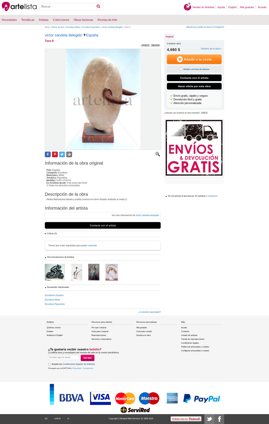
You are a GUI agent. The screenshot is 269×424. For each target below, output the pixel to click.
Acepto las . (73, 364)
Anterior (145, 45)
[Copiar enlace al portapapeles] (69, 154)
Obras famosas (83, 19)
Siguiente (156, 45)
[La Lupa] (114, 272)
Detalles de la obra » (211, 48)
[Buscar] (98, 6)
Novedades (9, 19)
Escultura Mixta (73, 27)
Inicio (47, 27)
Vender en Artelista (203, 7)
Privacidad (76, 368)
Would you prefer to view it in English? (205, 27)
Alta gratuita (247, 7)
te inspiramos (212, 196)
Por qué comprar (99, 327)
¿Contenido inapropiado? (150, 312)
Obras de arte (58, 27)
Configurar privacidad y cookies (195, 350)
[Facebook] (219, 419)
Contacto (185, 331)
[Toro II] (103, 99)
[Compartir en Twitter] (62, 154)
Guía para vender (144, 331)
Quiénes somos (54, 327)
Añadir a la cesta (198, 59)
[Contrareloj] (57, 272)
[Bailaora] (96, 272)
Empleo (50, 331)
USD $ (204, 113)
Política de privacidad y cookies (195, 347)
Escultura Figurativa (91, 27)
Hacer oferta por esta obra (194, 86)
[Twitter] (209, 419)
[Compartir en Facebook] (48, 154)
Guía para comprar (100, 331)
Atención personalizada (187, 103)
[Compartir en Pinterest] (55, 154)
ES (46, 418)
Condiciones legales (190, 343)
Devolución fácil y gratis (187, 99)
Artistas (43, 19)
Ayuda (221, 7)
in (68, 418)
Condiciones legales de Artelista (79, 364)
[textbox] (71, 6)
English (232, 7)
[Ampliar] (158, 155)
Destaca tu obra (143, 335)
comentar (92, 245)
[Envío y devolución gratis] (194, 148)
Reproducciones (98, 335)
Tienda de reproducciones (192, 339)
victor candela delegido (112, 27)
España (92, 35)
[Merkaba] (79, 272)
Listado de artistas (189, 335)
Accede (262, 7)
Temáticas (27, 19)
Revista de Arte (107, 19)
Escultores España (54, 295)
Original (169, 37)
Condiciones (88, 368)
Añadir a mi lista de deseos (196, 69)
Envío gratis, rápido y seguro (190, 95)
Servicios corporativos (101, 339)
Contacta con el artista (103, 225)
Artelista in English (55, 335)
